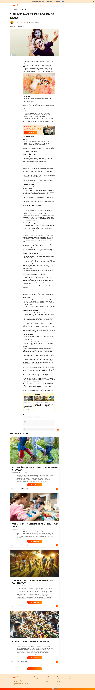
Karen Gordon (16, 585)
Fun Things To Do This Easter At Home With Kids (38, 405)
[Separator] (58, 429)
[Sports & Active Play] (12, 606)
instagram (59, 681)
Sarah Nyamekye (16, 472)
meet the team (49, 679)
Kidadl (10, 10)
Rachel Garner (16, 644)
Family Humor (46, 5)
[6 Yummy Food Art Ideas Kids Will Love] (34, 624)
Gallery (14, 55)
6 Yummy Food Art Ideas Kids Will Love (30, 641)
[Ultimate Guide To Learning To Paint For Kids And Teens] (34, 507)
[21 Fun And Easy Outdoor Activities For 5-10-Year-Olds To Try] (34, 563)
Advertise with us (37, 679)
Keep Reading (36, 484)
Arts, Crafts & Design (38, 402)
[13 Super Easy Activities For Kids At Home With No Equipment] (28, 398)
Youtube (58, 684)
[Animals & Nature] (12, 488)
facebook (59, 678)
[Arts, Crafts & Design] (12, 545)
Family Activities (23, 5)
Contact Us (36, 678)
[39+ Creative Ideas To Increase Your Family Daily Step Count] (34, 450)
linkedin (58, 683)
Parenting (39, 5)
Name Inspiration (55, 5)
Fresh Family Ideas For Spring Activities (49, 405)
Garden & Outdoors (48, 402)
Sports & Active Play (28, 402)
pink (39, 293)
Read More (64, 1)
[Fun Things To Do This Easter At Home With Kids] (39, 398)
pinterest (59, 679)
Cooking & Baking (24, 661)
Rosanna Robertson (23, 22)
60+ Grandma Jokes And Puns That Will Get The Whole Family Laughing (44, 1)
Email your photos (30, 132)
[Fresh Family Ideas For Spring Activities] (49, 398)
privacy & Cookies (72, 679)
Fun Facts (32, 5)
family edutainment (49, 683)
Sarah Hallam (15, 529)
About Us (47, 678)
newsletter (48, 681)
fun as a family (32, 63)
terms (70, 678)
